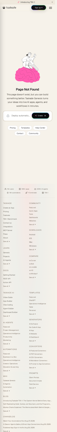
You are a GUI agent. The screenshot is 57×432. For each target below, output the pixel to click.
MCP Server (7, 230)
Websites (32, 221)
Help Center (40, 128)
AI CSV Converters (36, 357)
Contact (20, 133)
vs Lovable (33, 267)
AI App (31, 330)
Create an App (8, 208)
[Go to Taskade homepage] (27, 67)
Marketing (7, 340)
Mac (30, 242)
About (5, 238)
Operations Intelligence (11, 333)
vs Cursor (32, 260)
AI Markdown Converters (38, 361)
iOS (30, 238)
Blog (5, 396)
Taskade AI (8, 293)
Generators (35, 319)
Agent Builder (8, 308)
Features (6, 215)
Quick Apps (33, 211)
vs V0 (31, 270)
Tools (31, 214)
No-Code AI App (35, 327)
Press (5, 234)
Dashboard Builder (10, 312)
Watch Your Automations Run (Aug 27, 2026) (19, 421)
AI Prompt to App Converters (39, 364)
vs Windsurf (33, 274)
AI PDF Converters (35, 354)
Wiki (5, 376)
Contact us (7, 223)
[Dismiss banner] (52, 2)
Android (32, 234)
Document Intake (35, 381)
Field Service (34, 384)
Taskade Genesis (9, 380)
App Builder (7, 301)
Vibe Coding (8, 305)
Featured (32, 208)
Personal (32, 310)
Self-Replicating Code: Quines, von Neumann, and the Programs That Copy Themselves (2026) (27, 404)
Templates (25, 128)
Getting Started (9, 275)
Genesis (6, 252)
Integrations (7, 226)
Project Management (11, 330)
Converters (35, 346)
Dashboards (33, 217)
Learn (6, 248)
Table (31, 307)
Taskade (7, 203)
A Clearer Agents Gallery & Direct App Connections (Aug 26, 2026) (27, 424)
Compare (33, 256)
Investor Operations (10, 364)
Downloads (35, 230)
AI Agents (7, 260)
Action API (7, 282)
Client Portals (34, 377)
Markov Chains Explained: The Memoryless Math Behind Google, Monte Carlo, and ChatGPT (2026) (27, 407)
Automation (7, 387)
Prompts (33, 373)
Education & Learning (11, 367)
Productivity (7, 337)
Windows (33, 246)
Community (33, 133)
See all (6, 241)
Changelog (9, 416)
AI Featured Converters (37, 351)
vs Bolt (31, 264)
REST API (6, 279)
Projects (6, 256)
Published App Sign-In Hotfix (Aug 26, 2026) (19, 428)
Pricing (13, 128)
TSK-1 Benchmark (10, 219)
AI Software (33, 324)
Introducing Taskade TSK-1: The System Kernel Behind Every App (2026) (27, 401)
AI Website (33, 334)
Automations (10, 349)
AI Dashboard (34, 337)
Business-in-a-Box (10, 357)
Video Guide (7, 297)
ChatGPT (32, 300)
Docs (5, 270)
